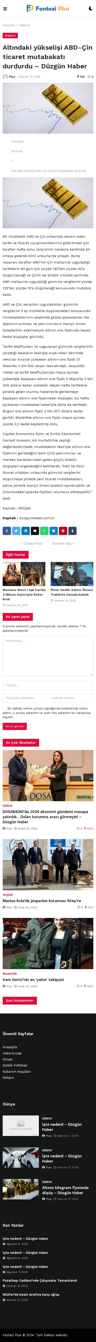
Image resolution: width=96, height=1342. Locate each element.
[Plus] (5, 77)
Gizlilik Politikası (15, 1065)
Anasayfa (9, 25)
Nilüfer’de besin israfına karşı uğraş (31, 1295)
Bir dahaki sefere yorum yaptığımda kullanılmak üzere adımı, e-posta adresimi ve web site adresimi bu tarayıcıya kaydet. (47, 713)
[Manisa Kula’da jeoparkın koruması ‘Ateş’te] (48, 864)
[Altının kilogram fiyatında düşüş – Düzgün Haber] (21, 1189)
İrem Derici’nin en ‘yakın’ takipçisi (33, 980)
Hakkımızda (12, 1053)
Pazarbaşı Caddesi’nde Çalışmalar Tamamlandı (40, 1281)
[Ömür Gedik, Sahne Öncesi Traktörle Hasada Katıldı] (72, 574)
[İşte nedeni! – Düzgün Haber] (21, 1125)
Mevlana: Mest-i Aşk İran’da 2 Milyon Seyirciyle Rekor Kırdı (24, 594)
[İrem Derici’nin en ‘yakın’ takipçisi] (48, 943)
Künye (7, 1059)
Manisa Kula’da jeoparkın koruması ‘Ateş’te (42, 901)
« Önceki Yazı (31, 543)
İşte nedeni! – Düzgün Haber (62, 1127)
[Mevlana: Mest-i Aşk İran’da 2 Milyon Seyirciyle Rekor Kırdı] (24, 574)
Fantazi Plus (12, 1335)
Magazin (25, 25)
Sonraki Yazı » (63, 543)
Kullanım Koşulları (17, 1072)
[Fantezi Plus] (47, 9)
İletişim (8, 1078)
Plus (12, 76)
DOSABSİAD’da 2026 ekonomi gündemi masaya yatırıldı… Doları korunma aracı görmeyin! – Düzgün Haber (45, 817)
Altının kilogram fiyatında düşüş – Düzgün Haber (65, 1190)
